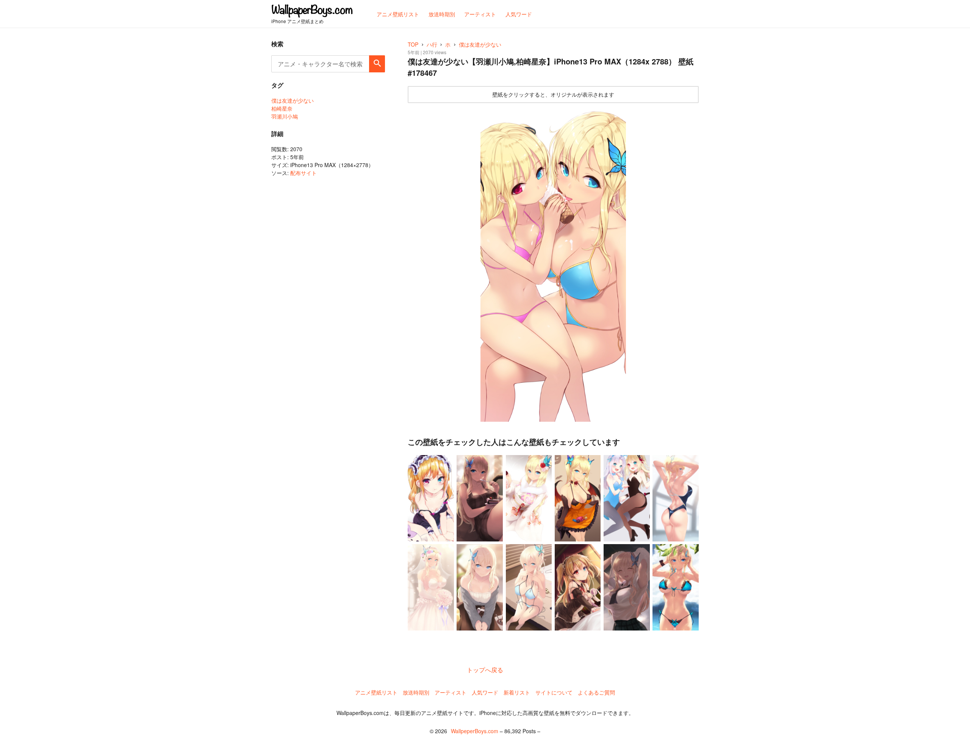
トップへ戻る (485, 669)
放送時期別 (416, 692)
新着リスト (517, 692)
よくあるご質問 (596, 692)
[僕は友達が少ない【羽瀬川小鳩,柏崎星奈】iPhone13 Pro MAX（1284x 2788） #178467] (553, 264)
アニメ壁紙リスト (376, 692)
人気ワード (485, 692)
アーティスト (450, 692)
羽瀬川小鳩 (284, 116)
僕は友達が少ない (292, 100)
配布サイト (303, 173)
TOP (413, 44)
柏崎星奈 (282, 108)
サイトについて (554, 692)
